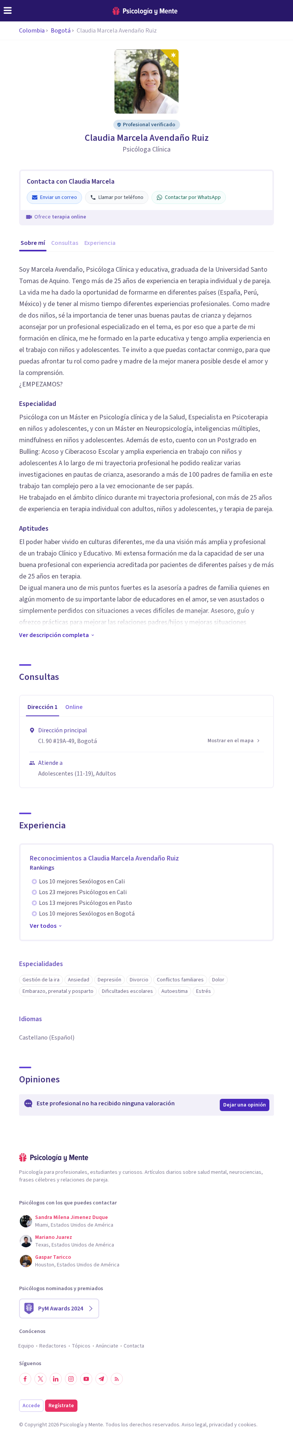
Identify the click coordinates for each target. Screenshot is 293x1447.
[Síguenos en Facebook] (25, 1379)
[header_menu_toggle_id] (7, 10)
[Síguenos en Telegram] (101, 1379)
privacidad (221, 1425)
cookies (247, 1425)
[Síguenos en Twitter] (40, 1379)
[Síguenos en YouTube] (86, 1379)
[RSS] (117, 1379)
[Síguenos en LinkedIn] (56, 1379)
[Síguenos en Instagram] (71, 1379)
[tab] (42, 707)
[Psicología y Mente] (145, 11)
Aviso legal (194, 1425)
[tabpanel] (146, 752)
